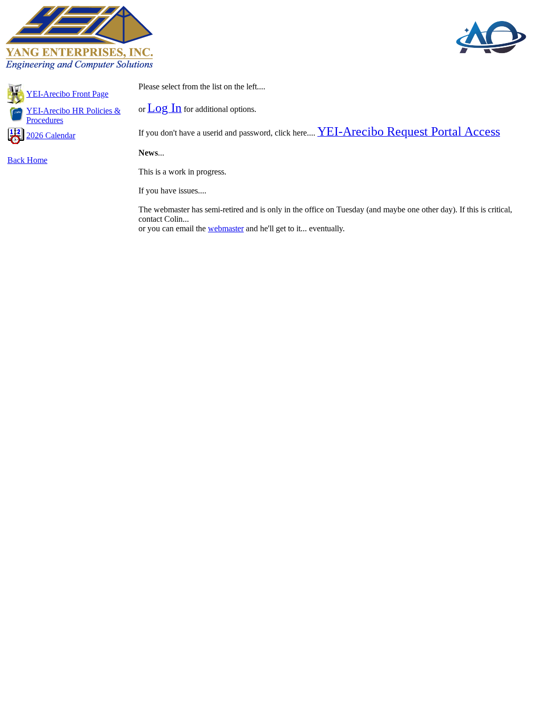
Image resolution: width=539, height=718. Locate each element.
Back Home (27, 160)
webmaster (226, 228)
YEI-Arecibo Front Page (67, 93)
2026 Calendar (50, 135)
